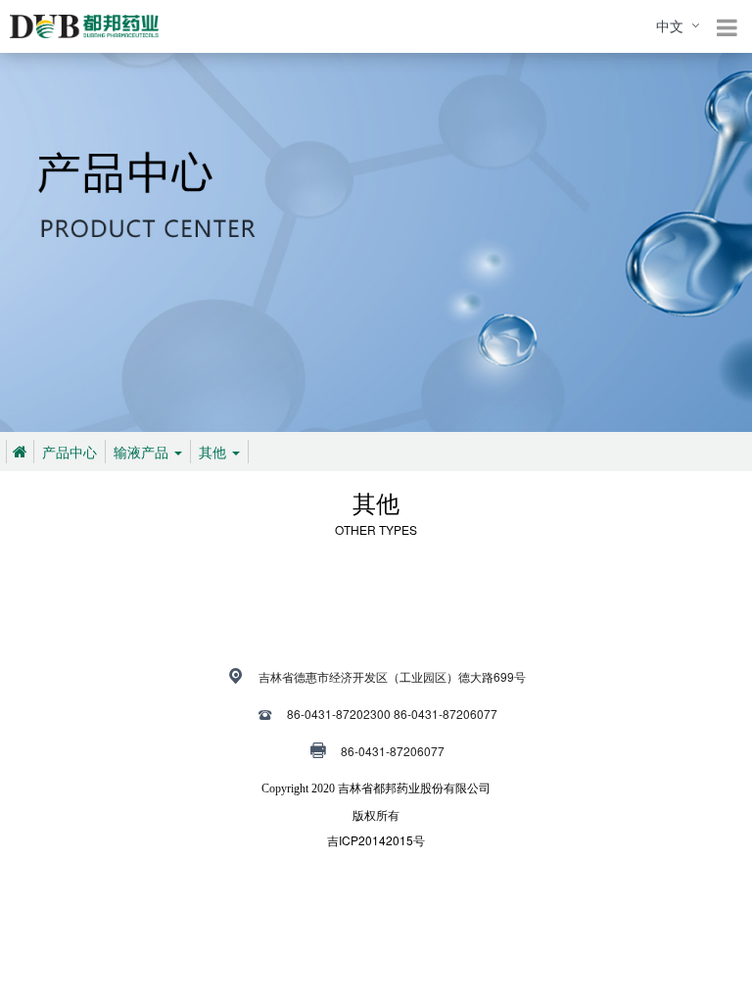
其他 (214, 451)
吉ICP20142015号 (376, 840)
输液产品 (143, 451)
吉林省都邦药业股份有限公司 (414, 788)
